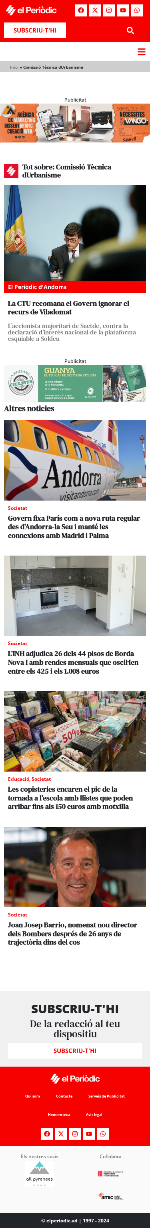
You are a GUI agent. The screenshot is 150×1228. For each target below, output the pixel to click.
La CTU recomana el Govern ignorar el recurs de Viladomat (68, 307)
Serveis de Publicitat (106, 1096)
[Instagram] (109, 10)
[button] (130, 30)
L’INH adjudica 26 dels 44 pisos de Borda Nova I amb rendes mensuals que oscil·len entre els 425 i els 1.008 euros (73, 662)
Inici (14, 67)
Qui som (32, 1096)
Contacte (64, 1096)
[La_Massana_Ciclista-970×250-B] (75, 399)
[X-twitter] (95, 10)
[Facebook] (81, 10)
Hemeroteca (59, 1114)
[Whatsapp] (137, 10)
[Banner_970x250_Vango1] (75, 140)
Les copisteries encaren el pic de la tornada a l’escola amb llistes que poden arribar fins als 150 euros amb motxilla (70, 797)
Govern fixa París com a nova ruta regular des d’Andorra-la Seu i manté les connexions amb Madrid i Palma (74, 526)
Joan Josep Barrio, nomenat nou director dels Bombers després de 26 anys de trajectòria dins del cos (72, 933)
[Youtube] (123, 10)
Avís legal (94, 1114)
